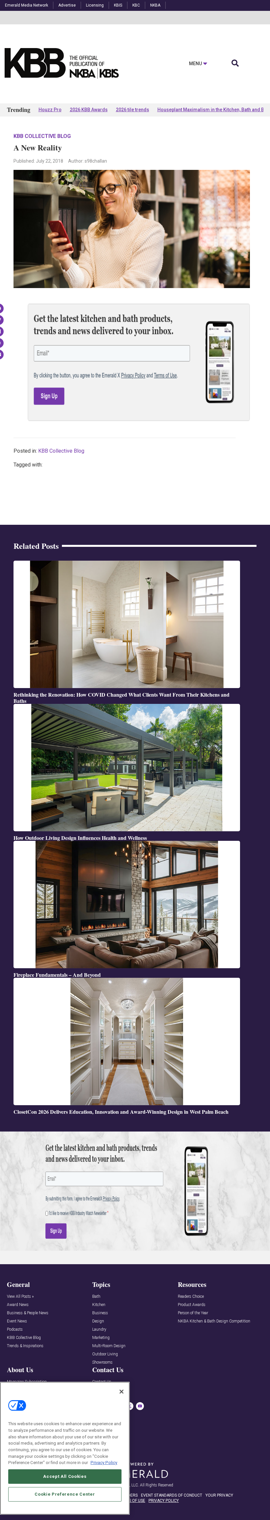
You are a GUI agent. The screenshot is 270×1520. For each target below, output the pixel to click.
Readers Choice (191, 1296)
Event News (17, 1321)
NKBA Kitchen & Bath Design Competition (214, 1321)
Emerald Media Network (26, 5)
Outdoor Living (105, 1354)
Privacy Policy (104, 1462)
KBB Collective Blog (42, 136)
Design (98, 1321)
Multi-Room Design (108, 1346)
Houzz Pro (50, 109)
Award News (18, 1305)
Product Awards (191, 1305)
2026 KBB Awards (89, 109)
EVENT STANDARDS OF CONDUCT (171, 1495)
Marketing (101, 1338)
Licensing (95, 5)
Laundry (99, 1329)
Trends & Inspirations (25, 1346)
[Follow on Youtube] (140, 1406)
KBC (136, 5)
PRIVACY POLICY (163, 1500)
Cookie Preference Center (65, 1494)
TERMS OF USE (131, 1500)
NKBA (155, 5)
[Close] (121, 1391)
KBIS (118, 5)
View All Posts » (20, 1296)
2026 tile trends (132, 109)
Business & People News (27, 1313)
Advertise (67, 5)
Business (100, 1313)
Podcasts (15, 1329)
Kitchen (98, 1305)
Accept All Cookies (64, 1476)
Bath (96, 1296)
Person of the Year (193, 1313)
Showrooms (102, 1362)
